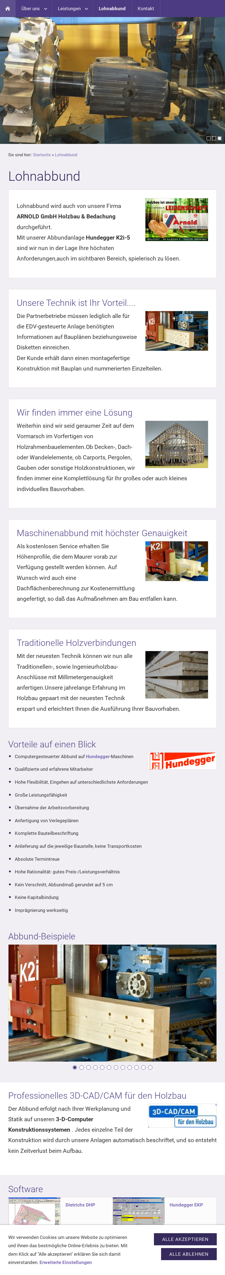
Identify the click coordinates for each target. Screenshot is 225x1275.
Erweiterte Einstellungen (66, 1262)
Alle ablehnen (189, 1254)
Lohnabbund (66, 154)
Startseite (42, 154)
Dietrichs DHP (80, 1205)
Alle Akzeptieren (185, 1239)
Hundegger (97, 756)
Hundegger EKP (186, 1205)
